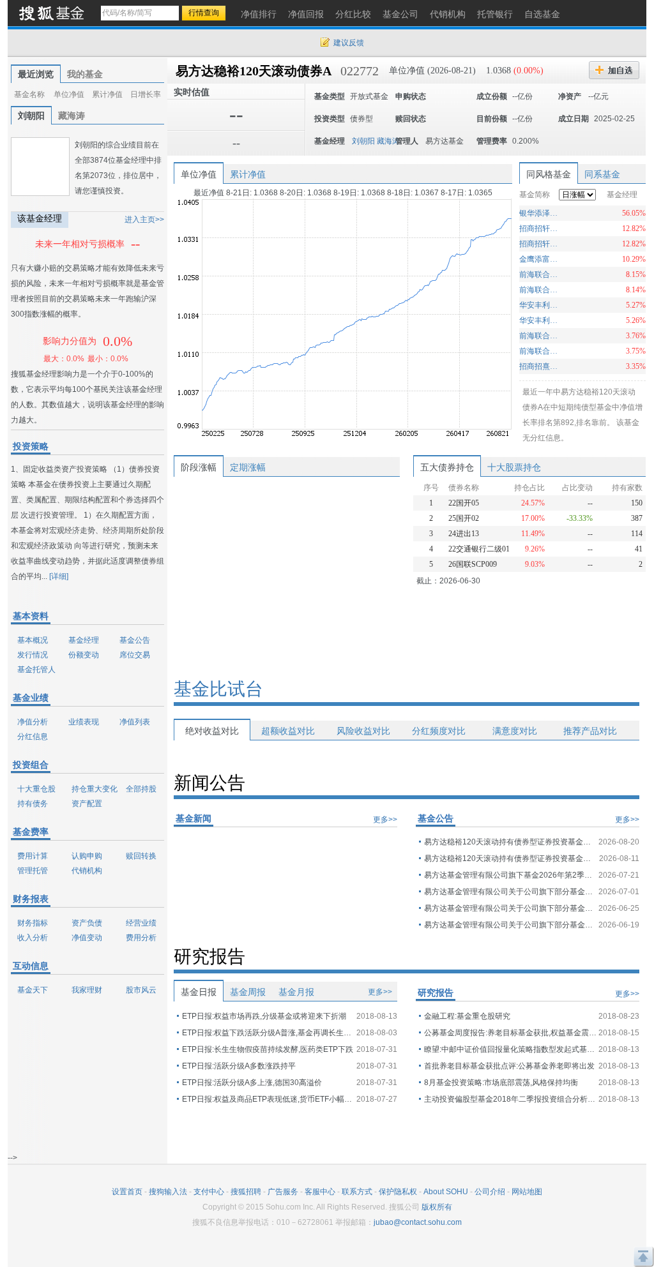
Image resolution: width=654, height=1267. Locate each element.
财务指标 (32, 922)
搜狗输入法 (168, 1191)
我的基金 (85, 74)
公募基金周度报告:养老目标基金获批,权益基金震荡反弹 (510, 1032)
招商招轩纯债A (540, 243)
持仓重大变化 (95, 788)
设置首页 (127, 1191)
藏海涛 (71, 115)
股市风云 (141, 990)
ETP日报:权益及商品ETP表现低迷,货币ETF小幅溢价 (268, 1099)
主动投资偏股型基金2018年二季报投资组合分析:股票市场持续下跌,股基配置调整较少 (510, 1099)
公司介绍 (490, 1191)
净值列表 (134, 721)
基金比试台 (218, 689)
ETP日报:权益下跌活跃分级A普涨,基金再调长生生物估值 (268, 1032)
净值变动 (87, 937)
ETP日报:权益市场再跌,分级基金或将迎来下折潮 (264, 1016)
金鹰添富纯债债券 (540, 259)
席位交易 (134, 654)
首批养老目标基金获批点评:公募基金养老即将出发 (509, 1065)
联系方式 (357, 1191)
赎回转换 (141, 855)
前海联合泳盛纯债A (540, 274)
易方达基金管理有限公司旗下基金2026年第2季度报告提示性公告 (510, 875)
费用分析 (141, 937)
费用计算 (32, 855)
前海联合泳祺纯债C (540, 335)
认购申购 (87, 855)
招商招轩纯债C (540, 228)
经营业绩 (141, 922)
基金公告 (134, 640)
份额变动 (83, 654)
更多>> (385, 819)
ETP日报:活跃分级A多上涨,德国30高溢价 (252, 1082)
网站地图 (527, 1191)
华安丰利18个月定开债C (540, 305)
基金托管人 (36, 669)
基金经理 (83, 640)
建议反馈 (348, 42)
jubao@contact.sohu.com (418, 1222)
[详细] (58, 576)
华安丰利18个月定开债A (540, 320)
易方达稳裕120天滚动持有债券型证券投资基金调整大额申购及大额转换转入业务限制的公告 (510, 841)
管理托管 (32, 870)
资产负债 (87, 922)
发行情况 (32, 654)
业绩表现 (83, 721)
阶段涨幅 (199, 467)
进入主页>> (144, 219)
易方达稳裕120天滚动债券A (253, 71)
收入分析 (32, 937)
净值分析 (32, 721)
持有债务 (32, 803)
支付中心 (209, 1191)
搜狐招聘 (246, 1191)
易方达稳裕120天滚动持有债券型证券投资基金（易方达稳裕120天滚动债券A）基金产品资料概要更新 (510, 858)
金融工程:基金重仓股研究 (467, 1016)
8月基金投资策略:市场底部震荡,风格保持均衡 (501, 1082)
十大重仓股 (36, 788)
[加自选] (614, 70)
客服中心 (320, 1191)
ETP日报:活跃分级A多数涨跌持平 (239, 1065)
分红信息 (32, 736)
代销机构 (87, 870)
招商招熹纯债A (540, 366)
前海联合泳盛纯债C (540, 289)
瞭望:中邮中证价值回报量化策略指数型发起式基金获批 (510, 1049)
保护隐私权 (398, 1191)
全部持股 (141, 788)
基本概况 (32, 640)
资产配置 (87, 803)
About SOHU (445, 1191)
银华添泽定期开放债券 (540, 213)
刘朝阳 (31, 115)
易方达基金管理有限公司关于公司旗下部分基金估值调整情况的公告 (510, 891)
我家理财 (87, 990)
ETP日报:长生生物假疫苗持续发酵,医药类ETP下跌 (267, 1049)
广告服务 (283, 1191)
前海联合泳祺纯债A (540, 351)
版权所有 (437, 1207)
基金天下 (32, 990)
